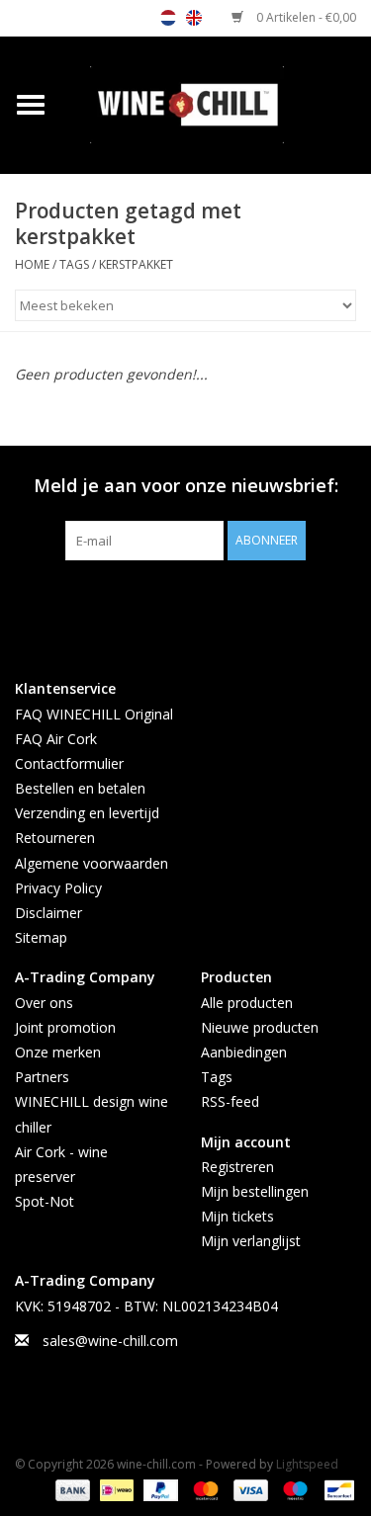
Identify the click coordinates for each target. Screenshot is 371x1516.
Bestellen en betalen (80, 788)
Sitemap (41, 937)
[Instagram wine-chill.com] (221, 601)
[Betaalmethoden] (70, 1488)
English (194, 18)
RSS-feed (230, 1101)
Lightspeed (307, 1464)
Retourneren (55, 837)
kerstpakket (136, 264)
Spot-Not (44, 1201)
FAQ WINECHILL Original (94, 714)
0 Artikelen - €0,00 (304, 17)
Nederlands (168, 18)
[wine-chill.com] (216, 103)
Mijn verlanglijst (251, 1240)
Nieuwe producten (260, 1027)
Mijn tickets (237, 1216)
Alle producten (247, 1002)
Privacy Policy (58, 888)
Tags (74, 264)
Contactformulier (69, 763)
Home (32, 264)
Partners (42, 1076)
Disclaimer (48, 912)
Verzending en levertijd (87, 812)
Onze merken (58, 1052)
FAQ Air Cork (56, 738)
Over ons (44, 1002)
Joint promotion (65, 1027)
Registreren (237, 1166)
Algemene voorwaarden (91, 863)
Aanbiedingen (244, 1052)
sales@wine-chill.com (110, 1340)
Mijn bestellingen (255, 1191)
